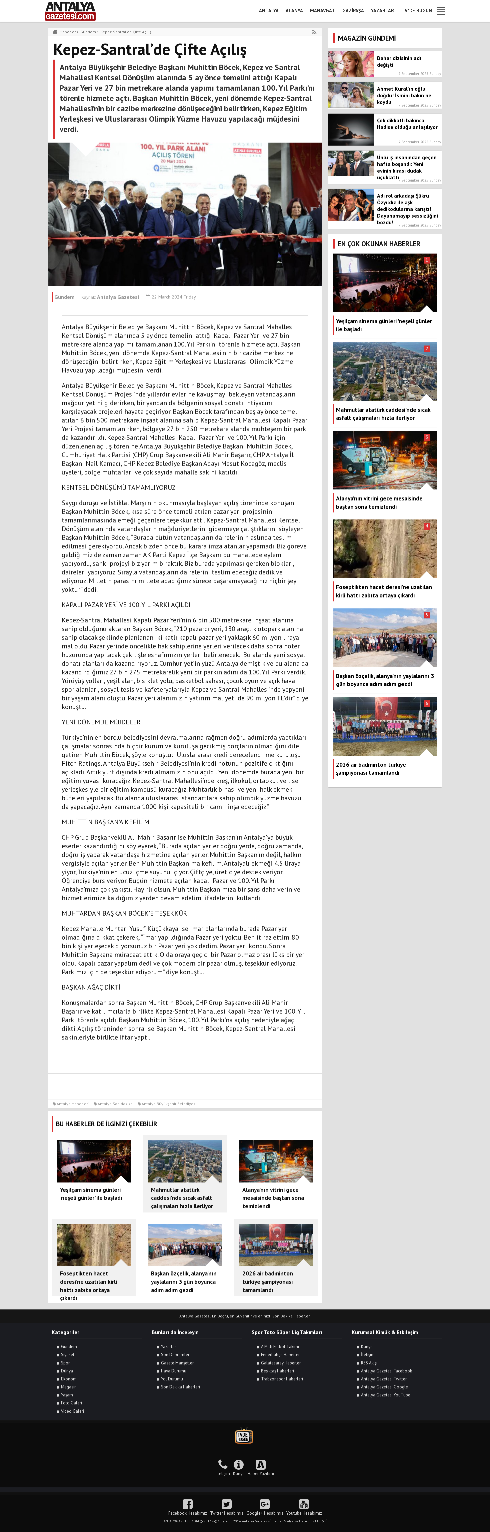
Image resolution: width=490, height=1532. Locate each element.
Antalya (269, 10)
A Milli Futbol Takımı (280, 1346)
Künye (367, 1346)
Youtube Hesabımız (304, 1513)
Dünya (67, 1371)
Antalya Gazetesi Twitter (384, 1379)
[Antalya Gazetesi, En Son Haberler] (75, 11)
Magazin (69, 1387)
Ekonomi (69, 1379)
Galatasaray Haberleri (281, 1363)
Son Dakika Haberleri (180, 1387)
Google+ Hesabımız (264, 1513)
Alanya (294, 10)
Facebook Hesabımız (187, 1513)
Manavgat (322, 10)
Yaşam (67, 1395)
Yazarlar (382, 10)
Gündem (69, 1346)
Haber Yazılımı (261, 1473)
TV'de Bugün (416, 10)
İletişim (368, 1354)
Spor (65, 1363)
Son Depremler (175, 1354)
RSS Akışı (369, 1363)
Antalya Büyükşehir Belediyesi (169, 1103)
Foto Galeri (71, 1403)
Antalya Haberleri (73, 1103)
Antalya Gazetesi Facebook (386, 1371)
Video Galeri (72, 1411)
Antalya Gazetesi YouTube (385, 1395)
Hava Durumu (173, 1371)
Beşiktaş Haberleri (277, 1371)
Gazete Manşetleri (178, 1363)
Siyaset (67, 1354)
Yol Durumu (172, 1379)
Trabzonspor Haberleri (282, 1379)
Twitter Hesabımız (226, 1513)
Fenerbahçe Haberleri (281, 1354)
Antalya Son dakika (115, 1103)
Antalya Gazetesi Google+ (385, 1387)
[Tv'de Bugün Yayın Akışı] (245, 1436)
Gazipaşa (353, 10)
